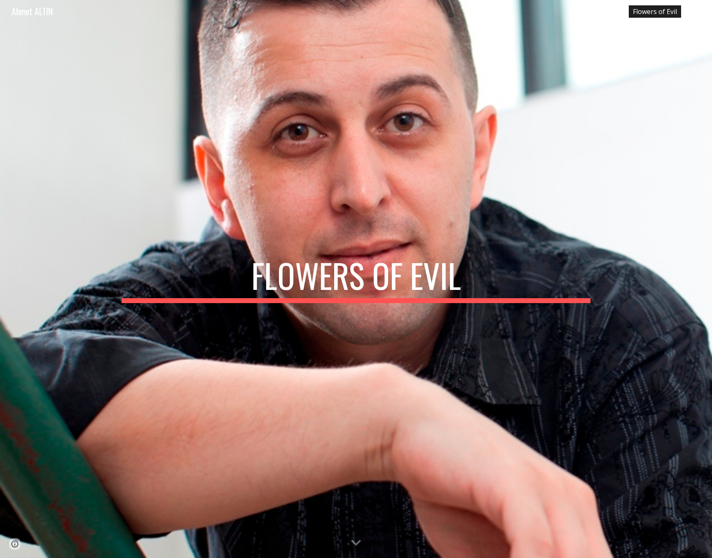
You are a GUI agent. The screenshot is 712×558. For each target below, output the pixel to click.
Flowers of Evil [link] (655, 11)
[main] (356, 279)
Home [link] (609, 11)
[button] (702, 11)
